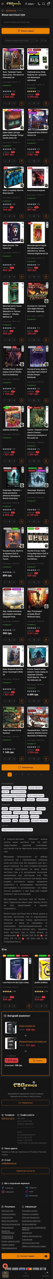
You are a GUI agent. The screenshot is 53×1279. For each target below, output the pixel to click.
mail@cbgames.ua (9, 1163)
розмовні (34, 817)
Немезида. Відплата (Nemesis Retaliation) (36, 491)
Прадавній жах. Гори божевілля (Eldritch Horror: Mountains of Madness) (37, 733)
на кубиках (6, 788)
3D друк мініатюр (29, 1224)
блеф (15, 821)
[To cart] (21, 103)
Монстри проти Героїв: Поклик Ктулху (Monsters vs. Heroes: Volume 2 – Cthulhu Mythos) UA (12, 311)
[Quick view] (23, 50)
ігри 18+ (5, 792)
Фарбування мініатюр (31, 1221)
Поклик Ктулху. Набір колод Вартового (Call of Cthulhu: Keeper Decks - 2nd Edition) (37, 555)
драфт (4, 809)
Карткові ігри (19, 800)
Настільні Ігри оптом (30, 1243)
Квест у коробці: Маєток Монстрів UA (13, 191)
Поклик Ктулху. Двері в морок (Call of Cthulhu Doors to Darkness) (13, 372)
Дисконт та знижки (30, 1214)
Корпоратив (27, 1239)
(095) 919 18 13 (8, 1118)
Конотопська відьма (36, 190)
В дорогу (31, 800)
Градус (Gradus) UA (27, 1026)
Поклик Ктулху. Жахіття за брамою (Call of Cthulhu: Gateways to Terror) (13, 555)
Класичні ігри (7, 1217)
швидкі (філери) (35, 788)
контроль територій (10, 817)
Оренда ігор (27, 1233)
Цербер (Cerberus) (10, 430)
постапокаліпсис (20, 813)
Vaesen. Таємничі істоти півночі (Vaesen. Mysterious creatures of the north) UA (37, 434)
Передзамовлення (9, 1248)
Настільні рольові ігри (11, 1224)
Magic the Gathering (10, 1221)
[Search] (43, 4)
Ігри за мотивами (18, 792)
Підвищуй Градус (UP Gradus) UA (32, 1041)
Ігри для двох (42, 800)
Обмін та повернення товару (34, 1246)
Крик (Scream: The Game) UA (10, 246)
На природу (6, 800)
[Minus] (5, 103)
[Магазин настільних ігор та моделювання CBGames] (26, 1085)
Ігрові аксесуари (8, 1214)
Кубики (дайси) (8, 1245)
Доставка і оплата (30, 1211)
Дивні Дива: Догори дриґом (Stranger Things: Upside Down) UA (13, 135)
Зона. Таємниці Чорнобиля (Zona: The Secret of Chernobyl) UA (13, 74)
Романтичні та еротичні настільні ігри (17, 830)
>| (41, 774)
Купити (39, 1061)
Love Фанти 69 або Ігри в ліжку (16, 982)
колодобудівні (28, 809)
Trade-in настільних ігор (32, 1236)
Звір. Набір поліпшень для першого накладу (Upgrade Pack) (12, 614)
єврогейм (41, 809)
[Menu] (3, 4)
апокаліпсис (15, 809)
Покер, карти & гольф (11, 1241)
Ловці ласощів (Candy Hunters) (12, 731)
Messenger (33, 1196)
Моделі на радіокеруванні (8, 1232)
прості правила (20, 788)
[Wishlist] (23, 53)
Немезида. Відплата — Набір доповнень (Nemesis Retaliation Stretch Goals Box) (12, 494)
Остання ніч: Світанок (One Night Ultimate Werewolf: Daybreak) (36, 308)
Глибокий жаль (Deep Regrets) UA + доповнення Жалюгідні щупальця (37, 76)
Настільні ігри (11, 10)
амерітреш (6, 813)
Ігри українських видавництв (13, 796)
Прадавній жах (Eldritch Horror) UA (37, 133)
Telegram (33, 1188)
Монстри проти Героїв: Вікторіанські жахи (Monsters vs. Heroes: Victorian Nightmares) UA (37, 249)
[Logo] (14, 4)
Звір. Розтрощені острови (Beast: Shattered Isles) (34, 614)
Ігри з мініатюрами (35, 796)
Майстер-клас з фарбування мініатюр (34, 1228)
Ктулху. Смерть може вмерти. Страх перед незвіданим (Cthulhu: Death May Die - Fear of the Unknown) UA (37, 674)
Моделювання (8, 1228)
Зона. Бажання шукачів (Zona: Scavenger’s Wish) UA (13, 672)
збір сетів (24, 817)
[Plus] (14, 103)
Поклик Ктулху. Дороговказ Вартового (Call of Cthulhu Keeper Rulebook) (37, 373)
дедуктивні (24, 821)
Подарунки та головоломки (7, 1237)
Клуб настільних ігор (30, 1217)
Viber (31, 1192)
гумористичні (35, 813)
